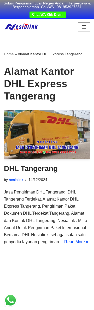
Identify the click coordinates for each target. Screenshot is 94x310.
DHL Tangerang (31, 168)
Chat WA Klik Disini (47, 14)
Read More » (76, 242)
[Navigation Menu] (84, 27)
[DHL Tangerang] (47, 134)
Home (9, 54)
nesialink (16, 180)
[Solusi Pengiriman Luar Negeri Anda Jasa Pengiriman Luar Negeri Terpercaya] (21, 27)
